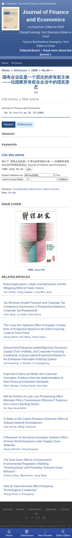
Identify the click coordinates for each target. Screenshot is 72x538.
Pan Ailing (24, 336)
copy (28, 169)
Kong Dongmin (30, 449)
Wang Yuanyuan (27, 426)
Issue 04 (17, 112)
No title (12, 192)
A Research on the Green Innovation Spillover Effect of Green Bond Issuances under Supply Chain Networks (35, 441)
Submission (34, 509)
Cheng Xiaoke (28, 385)
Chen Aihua (34, 314)
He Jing (7, 408)
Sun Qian (42, 385)
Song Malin (40, 475)
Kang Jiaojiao (25, 292)
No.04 (46, 70)
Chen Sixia (9, 314)
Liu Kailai (22, 314)
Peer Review (45, 535)
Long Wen (39, 292)
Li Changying (26, 494)
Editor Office (63, 535)
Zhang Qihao (10, 336)
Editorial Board (30, 50)
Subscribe (50, 509)
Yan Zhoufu (9, 292)
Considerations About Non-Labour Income (36, 189)
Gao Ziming (9, 426)
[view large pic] (36, 238)
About (5, 63)
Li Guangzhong (40, 363)
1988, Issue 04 (36, 269)
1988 (34, 70)
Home (6, 70)
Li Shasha (25, 363)
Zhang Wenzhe (11, 449)
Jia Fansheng (11, 363)
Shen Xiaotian (11, 385)
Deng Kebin (19, 408)
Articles (20, 509)
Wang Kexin (26, 475)
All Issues (17, 63)
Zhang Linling (11, 475)
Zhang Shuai (10, 494)
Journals (11, 3)
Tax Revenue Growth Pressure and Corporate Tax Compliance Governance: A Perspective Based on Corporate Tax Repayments (34, 306)
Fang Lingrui (39, 336)
